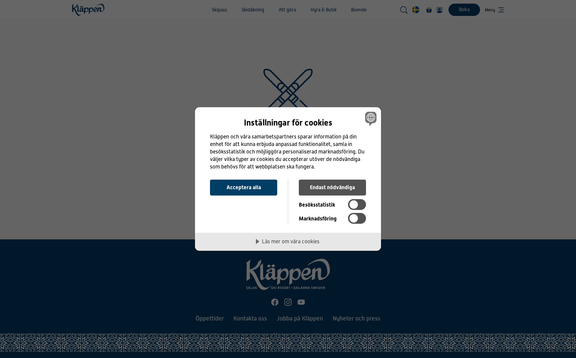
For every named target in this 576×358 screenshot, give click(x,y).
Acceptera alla (243, 187)
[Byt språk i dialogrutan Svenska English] (369, 118)
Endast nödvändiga (332, 187)
